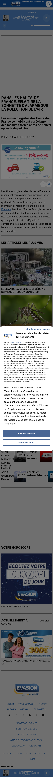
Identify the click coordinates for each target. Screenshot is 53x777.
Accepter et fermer (26, 433)
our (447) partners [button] (16, 342)
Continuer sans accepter (38, 329)
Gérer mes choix (26, 442)
